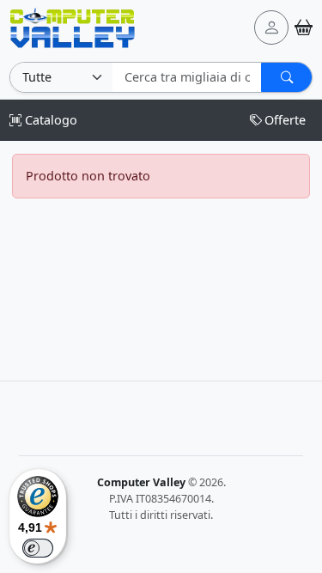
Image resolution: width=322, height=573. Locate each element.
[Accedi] (271, 27)
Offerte (285, 120)
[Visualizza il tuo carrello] (304, 27)
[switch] (37, 548)
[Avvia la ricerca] (286, 77)
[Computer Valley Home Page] (72, 26)
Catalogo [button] (49, 120)
